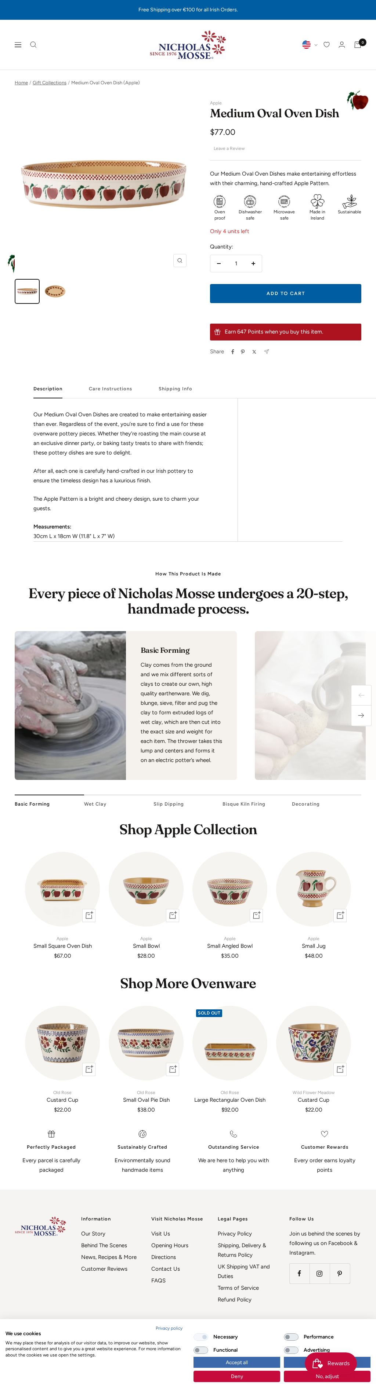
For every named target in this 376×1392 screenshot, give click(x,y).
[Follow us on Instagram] (320, 1273)
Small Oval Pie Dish (146, 1096)
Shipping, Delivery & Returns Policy (242, 1250)
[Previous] (361, 695)
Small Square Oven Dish (62, 942)
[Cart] (357, 44)
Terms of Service (238, 1288)
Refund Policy (235, 1299)
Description (47, 388)
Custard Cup (62, 1096)
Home (21, 82)
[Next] (361, 716)
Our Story (93, 1233)
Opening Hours (169, 1245)
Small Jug (314, 942)
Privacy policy (169, 1328)
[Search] (33, 44)
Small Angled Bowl (230, 942)
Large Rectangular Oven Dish (229, 1096)
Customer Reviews (104, 1269)
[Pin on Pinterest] (243, 351)
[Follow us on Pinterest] (340, 1273)
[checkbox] (201, 1337)
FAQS (158, 1280)
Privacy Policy (235, 1233)
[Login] (342, 44)
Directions (163, 1257)
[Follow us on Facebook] (299, 1273)
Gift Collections (49, 82)
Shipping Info (175, 388)
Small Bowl (146, 942)
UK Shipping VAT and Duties (244, 1271)
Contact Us (165, 1269)
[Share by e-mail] (266, 351)
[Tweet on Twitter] (254, 351)
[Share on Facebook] (232, 351)
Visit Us (160, 1233)
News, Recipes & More (109, 1257)
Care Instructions (110, 388)
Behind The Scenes (104, 1245)
